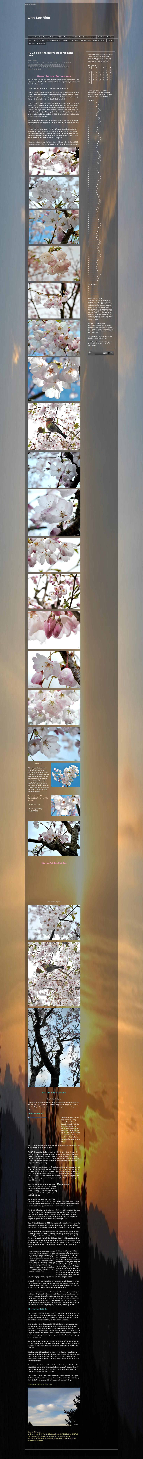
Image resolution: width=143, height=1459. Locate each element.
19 (31, 65)
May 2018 (92, 190)
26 (45, 65)
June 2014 (93, 264)
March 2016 (93, 239)
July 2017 (92, 209)
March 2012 (93, 280)
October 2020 (93, 141)
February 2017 (94, 219)
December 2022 (94, 110)
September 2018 (94, 182)
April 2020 (93, 149)
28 (52, 65)
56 (30, 69)
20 (33, 65)
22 (37, 65)
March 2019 (93, 170)
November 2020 (94, 139)
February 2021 (94, 133)
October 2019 (93, 159)
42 (45, 67)
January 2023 (93, 108)
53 (66, 67)
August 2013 (93, 276)
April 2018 (93, 192)
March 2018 (93, 194)
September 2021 (94, 125)
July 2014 (92, 262)
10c (53, 62)
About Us (37, 37)
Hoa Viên (96, 40)
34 (63, 65)
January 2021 (93, 135)
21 (35, 65)
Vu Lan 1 (92, 37)
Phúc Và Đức (94, 286)
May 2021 (92, 131)
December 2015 (94, 241)
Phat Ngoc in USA (85, 40)
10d (56, 62)
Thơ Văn (110, 40)
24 (41, 65)
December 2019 (94, 155)
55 (28, 69)
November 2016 (94, 225)
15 (64, 62)
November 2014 (94, 256)
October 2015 (93, 245)
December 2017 (94, 200)
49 (59, 67)
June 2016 (93, 235)
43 (47, 67)
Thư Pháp (32, 43)
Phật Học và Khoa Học (53, 40)
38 (37, 67)
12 (60, 62)
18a (29, 65)
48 (57, 67)
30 (56, 65)
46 (53, 67)
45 (51, 67)
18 (70, 62)
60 (38, 69)
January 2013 (93, 278)
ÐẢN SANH (101, 37)
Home (30, 37)
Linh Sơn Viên (39, 17)
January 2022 (93, 120)
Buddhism (67, 37)
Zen (44, 37)
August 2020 (93, 143)
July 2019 (92, 164)
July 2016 (92, 233)
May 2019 (92, 166)
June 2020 (93, 145)
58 (34, 69)
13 (62, 62)
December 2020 (94, 137)
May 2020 (92, 147)
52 (64, 67)
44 (49, 67)
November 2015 (94, 243)
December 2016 (94, 223)
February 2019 (94, 172)
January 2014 (93, 272)
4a (36, 62)
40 (41, 67)
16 (66, 62)
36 (33, 67)
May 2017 (92, 213)
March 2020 (93, 151)
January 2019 (93, 174)
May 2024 (92, 106)
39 (39, 67)
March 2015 (93, 249)
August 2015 (93, 247)
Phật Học (41, 40)
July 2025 (92, 102)
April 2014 (93, 268)
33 (61, 65)
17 (68, 62)
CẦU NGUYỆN (76, 37)
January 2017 (93, 221)
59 (36, 69)
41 (43, 67)
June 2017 (93, 211)
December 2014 (94, 254)
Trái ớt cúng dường (95, 288)
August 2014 (93, 260)
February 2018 (94, 196)
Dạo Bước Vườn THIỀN (54, 37)
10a (48, 62)
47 (55, 67)
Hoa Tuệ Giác (41, 43)
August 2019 (93, 163)
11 (58, 62)
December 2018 (94, 176)
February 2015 (94, 251)
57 (32, 69)
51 (63, 67)
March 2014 (93, 270)
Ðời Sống (109, 37)
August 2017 (93, 208)
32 (59, 65)
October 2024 (93, 104)
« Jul (89, 87)
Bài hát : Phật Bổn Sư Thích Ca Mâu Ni (101, 290)
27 (50, 65)
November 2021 (94, 121)
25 (43, 65)
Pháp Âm (64, 40)
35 (28, 67)
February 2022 (94, 118)
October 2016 (93, 227)
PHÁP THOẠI (74, 40)
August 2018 (93, 184)
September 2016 (94, 229)
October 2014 (93, 258)
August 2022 (93, 112)
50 (61, 67)
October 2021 (93, 123)
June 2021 (93, 129)
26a (47, 65)
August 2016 (93, 231)
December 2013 (94, 274)
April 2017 (93, 215)
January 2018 (93, 198)
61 (40, 69)
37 (35, 67)
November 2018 (94, 178)
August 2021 (93, 127)
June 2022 (93, 114)
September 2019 (94, 161)
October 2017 (93, 204)
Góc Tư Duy (32, 40)
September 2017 (94, 206)
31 (57, 65)
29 (54, 65)
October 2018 (93, 180)
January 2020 (93, 153)
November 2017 (94, 202)
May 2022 (92, 116)
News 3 (85, 37)
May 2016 (92, 237)
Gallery (103, 40)
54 (68, 67)
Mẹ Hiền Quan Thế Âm (96, 292)
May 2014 (92, 266)
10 (45, 62)
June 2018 (93, 188)
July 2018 (92, 186)
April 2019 (93, 168)
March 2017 (93, 217)
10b (51, 62)
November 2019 (94, 157)
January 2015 (93, 252)
